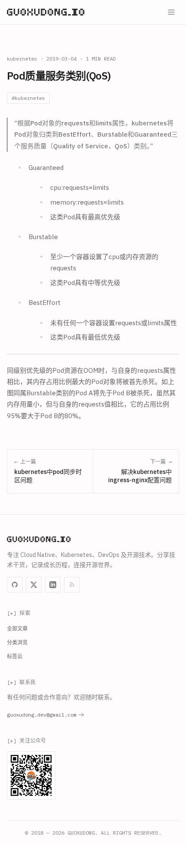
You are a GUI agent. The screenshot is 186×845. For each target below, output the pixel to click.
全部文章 (17, 628)
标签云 (14, 656)
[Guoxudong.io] (45, 12)
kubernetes (22, 58)
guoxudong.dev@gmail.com (42, 714)
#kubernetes (28, 98)
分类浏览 (17, 642)
